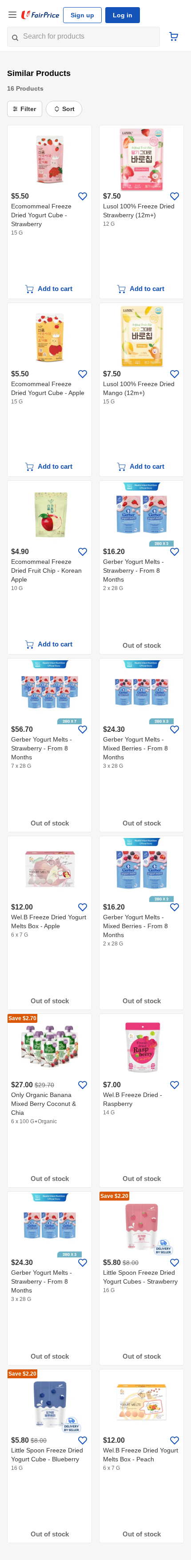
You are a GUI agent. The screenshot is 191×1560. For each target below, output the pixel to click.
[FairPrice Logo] (40, 15)
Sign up (82, 15)
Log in (122, 15)
